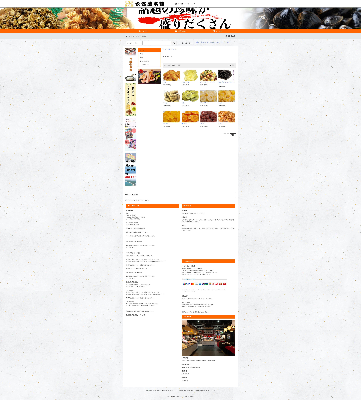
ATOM (213, 390)
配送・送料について (163, 390)
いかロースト (219, 42)
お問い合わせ (182, 31)
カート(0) (219, 31)
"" (137, 36)
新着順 (178, 65)
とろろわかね (210, 42)
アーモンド (227, 42)
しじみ (198, 42)
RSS (209, 390)
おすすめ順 (167, 65)
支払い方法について (151, 390)
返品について (174, 390)
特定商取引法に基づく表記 (186, 390)
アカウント (145, 31)
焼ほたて (203, 42)
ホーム (164, 49)
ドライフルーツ (172, 49)
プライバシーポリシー (201, 390)
